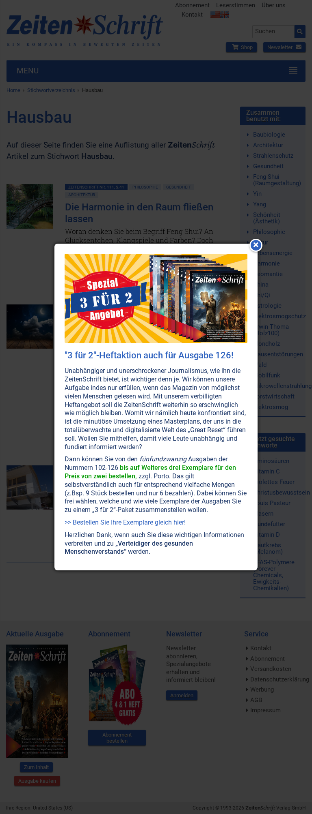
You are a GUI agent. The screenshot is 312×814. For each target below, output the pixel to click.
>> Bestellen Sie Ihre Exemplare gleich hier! (125, 522)
